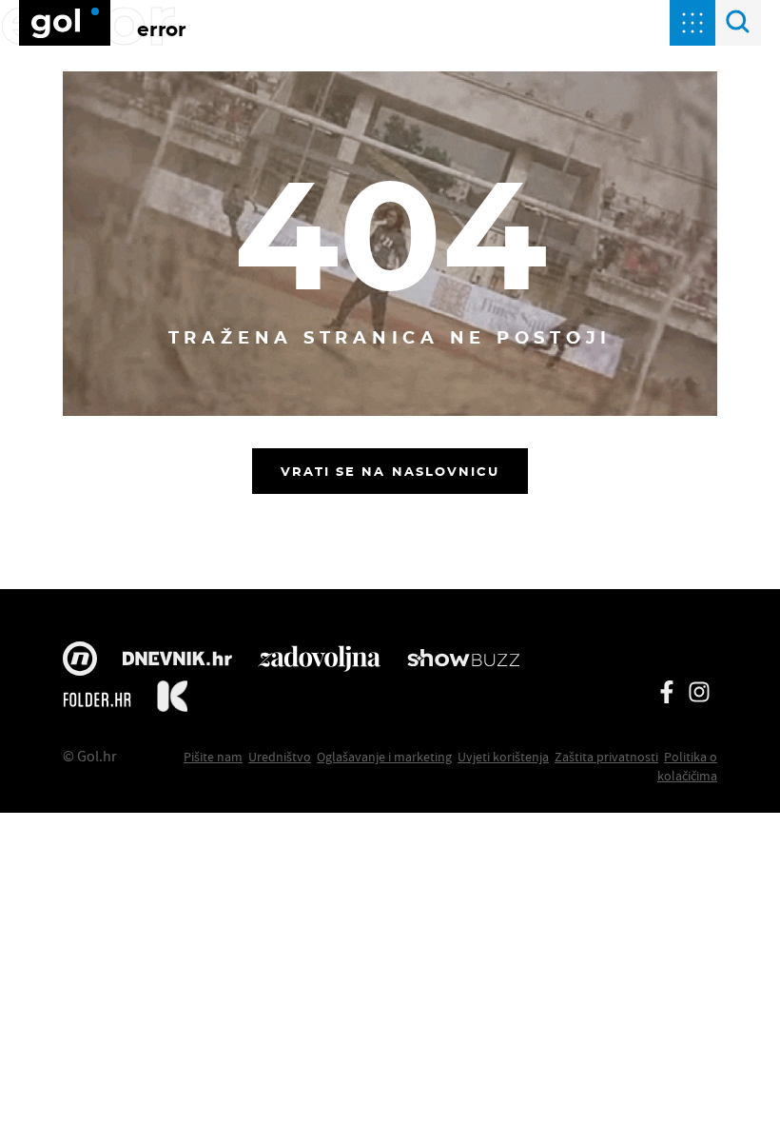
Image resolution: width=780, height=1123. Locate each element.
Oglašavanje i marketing (384, 756)
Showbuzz (463, 660)
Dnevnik (177, 660)
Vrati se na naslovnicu (390, 471)
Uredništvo (279, 756)
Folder (97, 699)
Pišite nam (213, 756)
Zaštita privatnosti (606, 756)
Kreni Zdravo (172, 699)
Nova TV (80, 660)
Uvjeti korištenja (503, 756)
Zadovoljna (319, 660)
